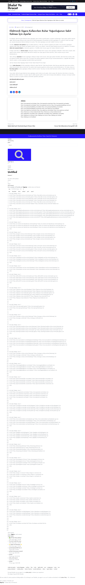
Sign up (12, 161)
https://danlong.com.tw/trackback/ (28, 117)
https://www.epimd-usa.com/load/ (61, 110)
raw (9, 191)
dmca (44, 569)
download (14, 191)
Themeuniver (54, 136)
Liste (49, 1)
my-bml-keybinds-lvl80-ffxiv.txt (15, 548)
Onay (52, 1)
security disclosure (37, 569)
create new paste (11, 567)
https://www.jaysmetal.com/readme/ (61, 103)
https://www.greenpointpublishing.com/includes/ (52, 107)
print (28, 191)
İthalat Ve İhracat (15, 6)
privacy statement (11, 569)
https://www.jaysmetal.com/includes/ (29, 103)
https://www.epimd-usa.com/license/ (29, 110)
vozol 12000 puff (13, 84)
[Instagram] (76, 1)
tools (11, 140)
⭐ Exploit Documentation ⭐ (15, 544)
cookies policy (20, 569)
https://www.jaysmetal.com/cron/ (44, 105)
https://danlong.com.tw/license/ (28, 115)
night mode (40, 567)
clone (19, 191)
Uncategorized (28, 20)
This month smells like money (15, 541)
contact (55, 569)
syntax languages (20, 567)
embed (23, 191)
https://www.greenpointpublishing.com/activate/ (31, 108)
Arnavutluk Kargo (15, 1)
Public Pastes (11, 536)
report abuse (49, 569)
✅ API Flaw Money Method (15, 537)
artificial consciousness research (16, 551)
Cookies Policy (63, 577)
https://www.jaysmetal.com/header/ (28, 105)
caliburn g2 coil (13, 87)
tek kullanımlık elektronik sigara (17, 79)
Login (9, 161)
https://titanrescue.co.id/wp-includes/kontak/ (31, 112)
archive (27, 567)
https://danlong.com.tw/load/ (54, 115)
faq (13, 140)
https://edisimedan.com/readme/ (28, 113)
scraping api (50, 567)
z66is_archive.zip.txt (13, 558)
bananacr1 (10, 175)
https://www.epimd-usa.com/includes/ (45, 110)
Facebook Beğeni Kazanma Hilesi (26, 1)
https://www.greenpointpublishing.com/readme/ (31, 107)
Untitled (10, 554)
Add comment (11, 185)
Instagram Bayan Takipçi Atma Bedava (40, 1)
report (32, 191)
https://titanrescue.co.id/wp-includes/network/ (51, 112)
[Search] (19, 155)
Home (9, 1)
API (8, 140)
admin (23, 101)
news (55, 567)
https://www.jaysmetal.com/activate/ (45, 103)
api (45, 567)
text (9, 189)
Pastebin (10, 139)
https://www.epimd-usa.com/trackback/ (50, 108)
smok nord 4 (12, 82)
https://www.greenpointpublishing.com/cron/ (61, 105)
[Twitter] (72, 1)
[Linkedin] (74, 1)
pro (59, 567)
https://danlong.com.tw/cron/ (41, 115)
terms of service (28, 569)
